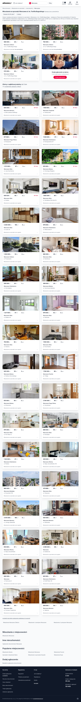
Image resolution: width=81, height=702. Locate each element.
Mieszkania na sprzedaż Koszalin (36, 655)
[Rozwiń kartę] (37, 49)
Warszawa (37, 8)
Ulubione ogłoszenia (8, 691)
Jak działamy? (19, 3)
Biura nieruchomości (8, 685)
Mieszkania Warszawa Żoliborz (11, 622)
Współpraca (37, 677)
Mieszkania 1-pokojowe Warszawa (37, 622)
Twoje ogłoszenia (7, 688)
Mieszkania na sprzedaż (18, 8)
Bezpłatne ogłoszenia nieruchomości (12, 663)
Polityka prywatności (23, 677)
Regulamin (21, 673)
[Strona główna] (7, 3)
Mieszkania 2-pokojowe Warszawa (63, 622)
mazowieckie (29, 8)
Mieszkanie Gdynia (7, 652)
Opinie (35, 680)
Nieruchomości (6, 8)
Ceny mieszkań (6, 682)
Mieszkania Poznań (59, 652)
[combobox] (39, 3)
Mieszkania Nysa (58, 655)
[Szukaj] (30, 3)
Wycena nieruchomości (9, 679)
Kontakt (36, 683)
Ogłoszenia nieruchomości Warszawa (12, 644)
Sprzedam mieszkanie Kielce (10, 655)
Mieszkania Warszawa (8, 635)
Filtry (50, 3)
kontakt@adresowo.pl (38, 698)
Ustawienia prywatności (24, 680)
